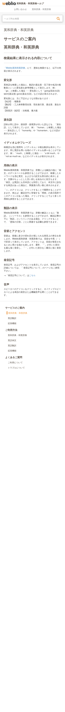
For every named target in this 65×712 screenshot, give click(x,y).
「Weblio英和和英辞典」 (15, 67)
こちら (32, 275)
